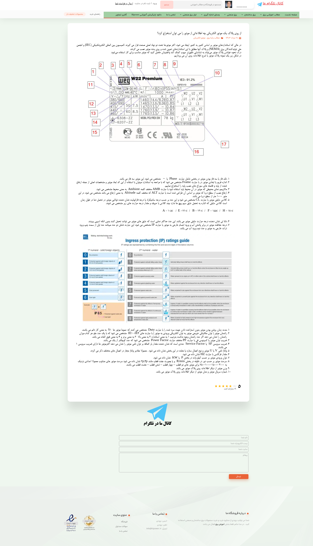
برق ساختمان (250, 14)
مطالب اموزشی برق (271, 14)
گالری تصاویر (121, 14)
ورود (155, 3)
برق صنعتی (232, 14)
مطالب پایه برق (213, 38)
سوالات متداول (121, 526)
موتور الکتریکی (199, 38)
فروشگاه (124, 521)
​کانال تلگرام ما (273, 3)
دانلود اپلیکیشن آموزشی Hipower (146, 14)
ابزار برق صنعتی (189, 14)
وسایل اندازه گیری (212, 14)
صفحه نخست (291, 14)
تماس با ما (170, 14)
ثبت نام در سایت (142, 3)
